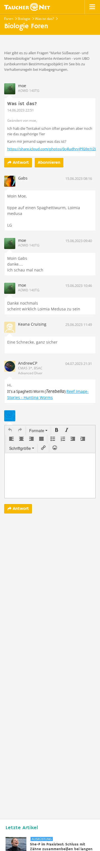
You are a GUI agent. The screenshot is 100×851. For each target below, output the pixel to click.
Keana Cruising (32, 324)
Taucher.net (27, 7)
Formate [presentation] (37, 430)
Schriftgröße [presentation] (20, 448)
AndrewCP (27, 363)
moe (22, 85)
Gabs (23, 178)
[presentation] (10, 430)
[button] (10, 430)
